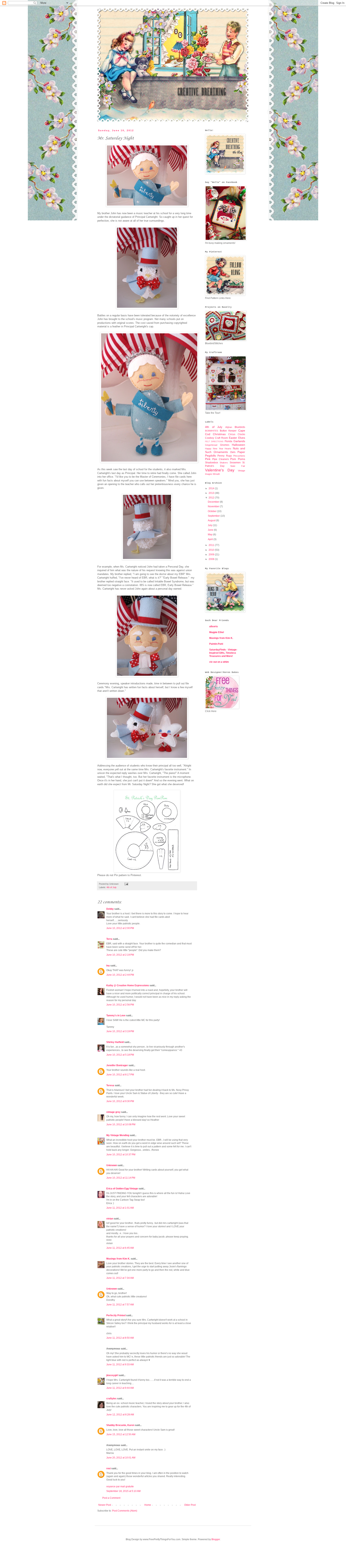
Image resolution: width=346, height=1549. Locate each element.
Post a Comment (111, 1498)
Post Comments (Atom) (124, 1510)
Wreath (216, 474)
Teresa (110, 1085)
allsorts (213, 626)
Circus (231, 434)
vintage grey (113, 1112)
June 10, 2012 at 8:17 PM (120, 1074)
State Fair (237, 466)
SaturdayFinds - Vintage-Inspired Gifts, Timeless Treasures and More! (223, 653)
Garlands (239, 441)
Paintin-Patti (216, 643)
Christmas (219, 434)
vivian (109, 1218)
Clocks (241, 434)
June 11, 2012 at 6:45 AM (120, 1247)
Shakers (224, 462)
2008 (212, 559)
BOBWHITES (211, 431)
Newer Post (104, 1505)
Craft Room (221, 438)
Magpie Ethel (216, 632)
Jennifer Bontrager (117, 1065)
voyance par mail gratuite (120, 1486)
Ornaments (221, 452)
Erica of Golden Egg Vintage (122, 1188)
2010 (212, 550)
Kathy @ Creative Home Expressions (127, 985)
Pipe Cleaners (220, 459)
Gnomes (224, 445)
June (211, 529)
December (214, 501)
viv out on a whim (219, 662)
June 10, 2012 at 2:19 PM (120, 954)
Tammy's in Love (116, 1015)
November (214, 506)
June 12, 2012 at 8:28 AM (120, 1414)
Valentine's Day (219, 470)
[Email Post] (126, 884)
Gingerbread (211, 445)
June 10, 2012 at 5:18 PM (120, 1054)
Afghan (228, 427)
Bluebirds (240, 427)
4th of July (112, 887)
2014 (212, 488)
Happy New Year (214, 448)
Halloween (238, 444)
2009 (212, 554)
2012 (212, 497)
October (212, 511)
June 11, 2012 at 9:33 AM (120, 1364)
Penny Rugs (224, 455)
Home (147, 1505)
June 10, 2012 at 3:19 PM (120, 1031)
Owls (232, 452)
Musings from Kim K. (118, 1258)
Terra (109, 939)
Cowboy (209, 438)
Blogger (215, 1539)
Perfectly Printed (116, 1315)
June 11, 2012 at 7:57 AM (120, 1304)
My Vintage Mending (117, 1135)
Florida (228, 441)
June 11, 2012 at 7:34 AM (120, 1278)
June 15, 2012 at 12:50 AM (120, 1434)
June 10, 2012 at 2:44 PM (120, 974)
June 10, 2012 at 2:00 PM (120, 928)
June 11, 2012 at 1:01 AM (120, 1207)
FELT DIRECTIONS (214, 441)
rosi (108, 1468)
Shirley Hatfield (115, 1042)
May (210, 534)
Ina (108, 965)
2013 (212, 493)
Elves (241, 437)
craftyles (111, 1398)
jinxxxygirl (112, 1375)
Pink (207, 459)
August (212, 520)
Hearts (228, 448)
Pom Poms (237, 459)
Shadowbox (211, 462)
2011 (212, 545)
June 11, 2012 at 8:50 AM (120, 1337)
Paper (241, 452)
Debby (110, 909)
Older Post (190, 1505)
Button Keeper (228, 430)
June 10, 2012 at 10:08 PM (120, 1124)
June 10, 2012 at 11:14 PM (120, 1177)
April (210, 539)
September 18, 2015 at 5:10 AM (123, 1491)
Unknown (111, 1165)
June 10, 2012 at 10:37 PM (120, 1154)
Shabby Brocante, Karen (120, 1425)
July (210, 525)
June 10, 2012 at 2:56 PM (120, 1004)
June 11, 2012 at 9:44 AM (120, 1388)
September (214, 515)
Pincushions (239, 456)
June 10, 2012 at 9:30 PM (120, 1101)
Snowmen (235, 462)
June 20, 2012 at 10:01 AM (120, 1457)
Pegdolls (210, 455)
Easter (233, 437)
